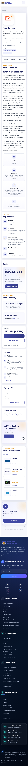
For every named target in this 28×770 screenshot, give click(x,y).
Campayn (14, 490)
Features (13, 59)
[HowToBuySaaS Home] (6, 2)
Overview (6, 59)
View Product (14, 463)
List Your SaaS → (9, 436)
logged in (14, 318)
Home (3, 8)
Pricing (19, 59)
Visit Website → (14, 520)
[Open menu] (23, 2)
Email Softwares (7, 53)
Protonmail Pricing (17, 469)
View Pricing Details (14, 340)
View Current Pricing (12, 286)
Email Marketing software (18, 8)
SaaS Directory (8, 8)
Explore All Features (14, 402)
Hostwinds (14, 458)
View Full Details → (8, 380)
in (12, 414)
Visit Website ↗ (14, 336)
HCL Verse (14, 480)
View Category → (7, 454)
